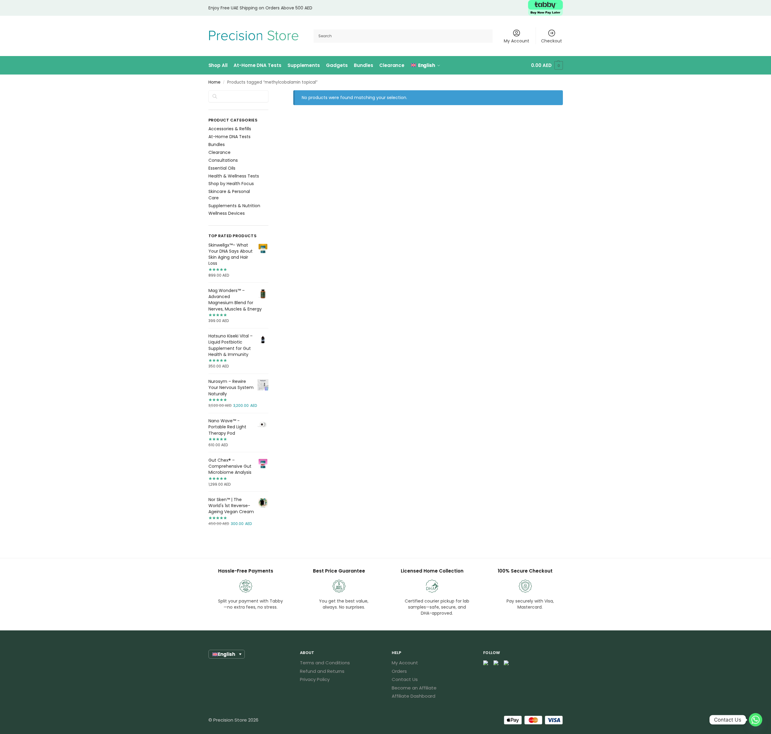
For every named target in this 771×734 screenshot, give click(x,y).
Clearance (219, 152)
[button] (547, 65)
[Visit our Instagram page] (496, 662)
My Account (516, 41)
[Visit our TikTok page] (506, 662)
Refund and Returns (322, 671)
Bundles (216, 144)
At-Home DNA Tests (229, 137)
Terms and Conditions (325, 662)
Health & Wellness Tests (233, 176)
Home (214, 82)
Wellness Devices (226, 213)
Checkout (551, 41)
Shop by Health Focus (231, 184)
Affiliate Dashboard (413, 696)
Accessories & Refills (229, 129)
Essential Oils (221, 168)
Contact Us (405, 679)
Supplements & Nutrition (234, 206)
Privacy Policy (315, 679)
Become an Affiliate (414, 688)
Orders (399, 671)
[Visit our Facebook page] (486, 662)
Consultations (223, 160)
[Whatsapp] (755, 719)
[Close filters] (270, 94)
